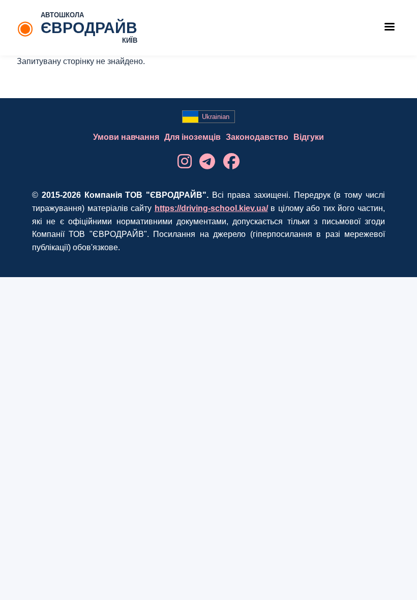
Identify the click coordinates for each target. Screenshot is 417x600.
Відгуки (308, 137)
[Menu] (389, 28)
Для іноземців (192, 137)
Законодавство (257, 137)
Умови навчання (126, 137)
